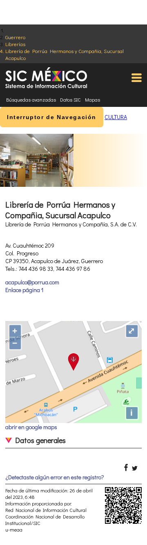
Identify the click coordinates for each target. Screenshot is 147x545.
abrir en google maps (31, 427)
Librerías (15, 43)
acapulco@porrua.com (32, 282)
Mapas (92, 99)
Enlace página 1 (24, 290)
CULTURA (116, 117)
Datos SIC (70, 99)
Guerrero (15, 36)
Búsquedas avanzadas (31, 99)
